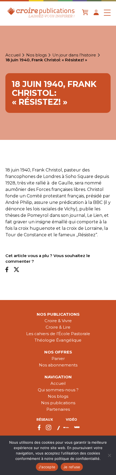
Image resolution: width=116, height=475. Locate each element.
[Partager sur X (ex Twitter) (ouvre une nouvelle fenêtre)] (16, 270)
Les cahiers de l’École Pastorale (58, 333)
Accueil (13, 55)
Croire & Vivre (58, 320)
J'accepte (47, 467)
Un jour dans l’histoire (74, 55)
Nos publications (58, 314)
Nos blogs (36, 55)
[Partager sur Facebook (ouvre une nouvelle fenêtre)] (6, 270)
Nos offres (58, 352)
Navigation (58, 376)
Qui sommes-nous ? (58, 389)
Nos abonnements (58, 365)
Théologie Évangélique (58, 340)
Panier (58, 358)
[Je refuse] (109, 455)
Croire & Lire (58, 327)
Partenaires (58, 409)
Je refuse (71, 467)
